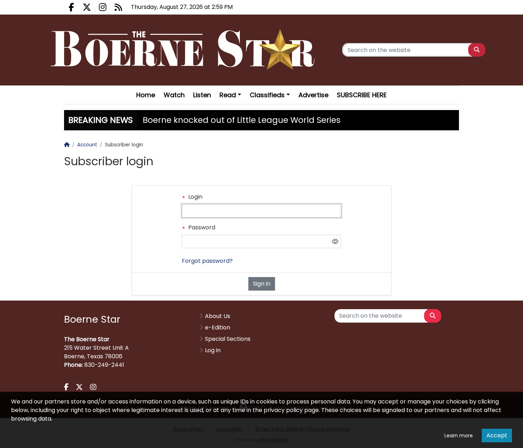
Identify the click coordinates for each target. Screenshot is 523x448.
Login (194, 197)
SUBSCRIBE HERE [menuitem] (362, 94)
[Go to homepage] (185, 50)
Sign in (261, 284)
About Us (217, 316)
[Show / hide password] (335, 241)
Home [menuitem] (145, 94)
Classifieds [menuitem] (267, 94)
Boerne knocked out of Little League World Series (241, 120)
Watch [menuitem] (174, 94)
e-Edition (217, 327)
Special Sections (227, 339)
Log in (213, 350)
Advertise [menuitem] (313, 94)
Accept (496, 435)
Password (201, 227)
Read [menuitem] (228, 94)
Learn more (458, 435)
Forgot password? (207, 261)
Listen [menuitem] (202, 94)
